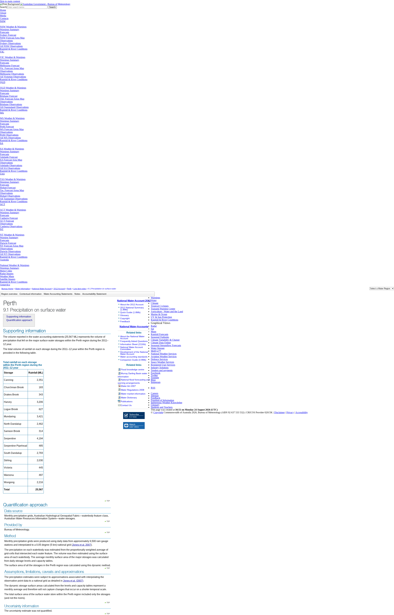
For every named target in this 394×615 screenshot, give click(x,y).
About (3, 13)
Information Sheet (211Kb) (133, 344)
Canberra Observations (11, 226)
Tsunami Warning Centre (163, 308)
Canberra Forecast (9, 218)
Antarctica (5, 284)
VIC (2, 51)
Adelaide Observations (11, 165)
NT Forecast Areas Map (11, 246)
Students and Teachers (162, 407)
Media (3, 15)
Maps (153, 331)
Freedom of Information (162, 400)
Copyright (125, 318)
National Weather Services (164, 353)
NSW (3, 21)
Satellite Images (7, 279)
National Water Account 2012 (134, 300)
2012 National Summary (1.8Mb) (132, 308)
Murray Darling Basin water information (132, 375)
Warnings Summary (9, 29)
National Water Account (42, 289)
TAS (2, 173)
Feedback (125, 321)
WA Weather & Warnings (12, 118)
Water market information (133, 393)
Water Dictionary (129, 397)
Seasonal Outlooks (160, 337)
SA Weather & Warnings (12, 148)
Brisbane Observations (11, 104)
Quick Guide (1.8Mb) (130, 312)
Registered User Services (163, 365)
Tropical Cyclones (160, 306)
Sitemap (155, 395)
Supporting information (18, 316)
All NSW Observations (11, 46)
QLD (2, 82)
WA (2, 112)
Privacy (290, 412)
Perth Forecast (7, 126)
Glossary (124, 315)
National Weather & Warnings (14, 265)
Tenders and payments (162, 370)
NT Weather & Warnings (12, 234)
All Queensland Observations (14, 107)
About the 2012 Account (131, 304)
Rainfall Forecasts (159, 334)
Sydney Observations (10, 43)
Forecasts (4, 32)
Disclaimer (279, 412)
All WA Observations (10, 137)
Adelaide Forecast (9, 157)
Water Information (22, 289)
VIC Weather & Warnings (12, 57)
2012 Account (59, 289)
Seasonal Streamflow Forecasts (166, 345)
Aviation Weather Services (164, 356)
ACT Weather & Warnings (13, 209)
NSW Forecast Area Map (12, 38)
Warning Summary (9, 237)
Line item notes (79, 289)
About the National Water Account (132, 337)
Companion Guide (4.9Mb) (133, 360)
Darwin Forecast (8, 243)
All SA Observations (10, 168)
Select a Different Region (366, 289)
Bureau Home (7, 289)
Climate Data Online (161, 342)
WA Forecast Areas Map (12, 129)
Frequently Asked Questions (134, 341)
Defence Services (159, 359)
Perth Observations (9, 135)
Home (3, 10)
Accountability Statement (94, 294)
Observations (6, 40)
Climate (154, 303)
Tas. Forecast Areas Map (12, 190)
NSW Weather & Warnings (13, 26)
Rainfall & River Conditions (13, 49)
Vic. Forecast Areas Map (12, 68)
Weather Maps (7, 276)
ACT (2, 204)
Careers (154, 393)
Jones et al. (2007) (73, 580)
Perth (69, 289)
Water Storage (158, 348)
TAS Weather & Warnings (13, 179)
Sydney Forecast (8, 35)
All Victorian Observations (13, 76)
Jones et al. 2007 (81, 544)
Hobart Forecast (8, 187)
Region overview (9, 294)
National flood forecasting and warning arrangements (134, 381)
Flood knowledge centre (132, 369)
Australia (4, 259)
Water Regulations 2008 (132, 390)
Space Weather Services (162, 362)
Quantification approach (19, 320)
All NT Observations (10, 254)
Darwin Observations (10, 251)
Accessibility (301, 412)
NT (1, 229)
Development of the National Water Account (134, 353)
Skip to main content (10, 1)
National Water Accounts (134, 326)
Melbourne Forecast (9, 65)
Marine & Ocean (159, 314)
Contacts (4, 18)
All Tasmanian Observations (14, 198)
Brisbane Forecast (8, 96)
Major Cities (6, 271)
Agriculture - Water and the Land (167, 311)
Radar (154, 326)
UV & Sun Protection (161, 317)
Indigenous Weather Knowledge (166, 402)
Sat (152, 328)
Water (154, 300)
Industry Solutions (160, 367)
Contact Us (126, 405)
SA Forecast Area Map (11, 160)
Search (3, 7)
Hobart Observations (10, 196)
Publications (127, 401)
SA (1, 143)
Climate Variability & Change (165, 340)
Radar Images (6, 273)
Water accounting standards (133, 357)
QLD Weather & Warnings (13, 87)
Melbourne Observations (12, 74)
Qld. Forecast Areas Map (12, 99)
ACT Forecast (7, 221)
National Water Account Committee (131, 348)
